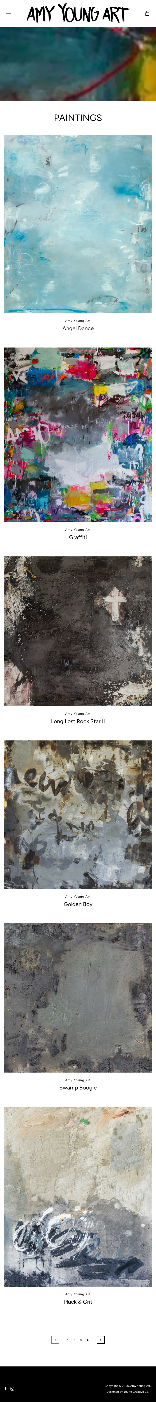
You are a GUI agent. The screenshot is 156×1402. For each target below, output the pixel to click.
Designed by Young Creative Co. (128, 1391)
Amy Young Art (140, 1386)
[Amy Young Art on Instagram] (12, 1388)
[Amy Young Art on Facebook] (6, 1388)
